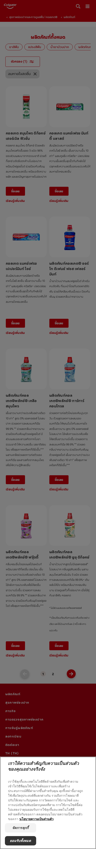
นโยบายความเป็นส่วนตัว (36, 819)
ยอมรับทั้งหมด (20, 841)
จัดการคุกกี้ (20, 828)
